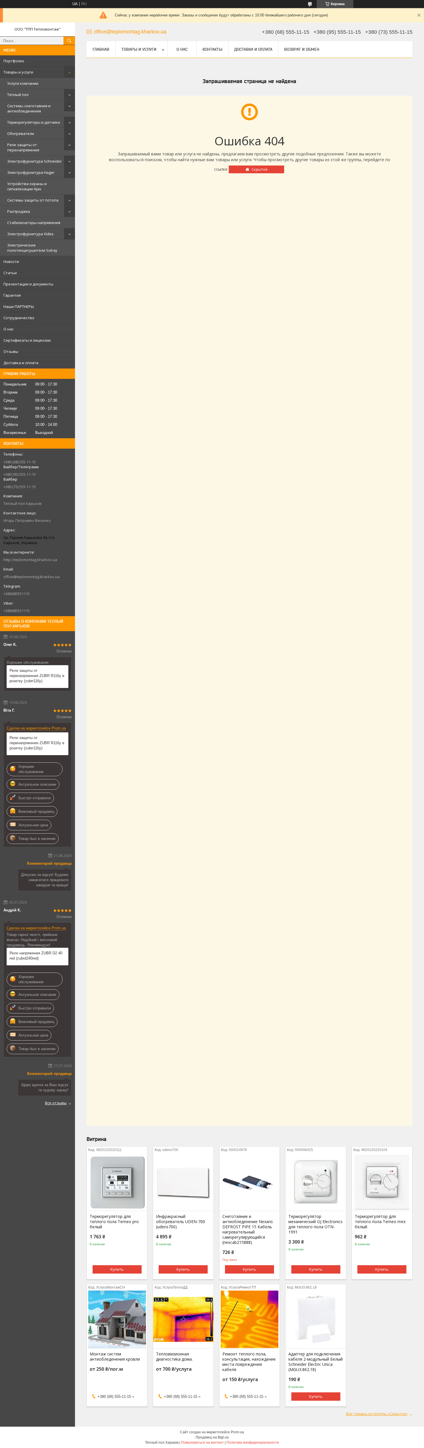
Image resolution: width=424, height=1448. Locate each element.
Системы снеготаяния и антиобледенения (28, 108)
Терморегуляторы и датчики (33, 122)
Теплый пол (18, 94)
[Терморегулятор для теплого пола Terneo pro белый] (117, 1182)
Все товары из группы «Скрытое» (377, 1413)
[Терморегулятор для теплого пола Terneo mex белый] (382, 1182)
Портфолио (13, 60)
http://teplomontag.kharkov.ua (30, 559)
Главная (101, 49)
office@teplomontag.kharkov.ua (31, 576)
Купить (117, 1269)
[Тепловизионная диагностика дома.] (183, 1319)
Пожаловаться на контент (202, 1443)
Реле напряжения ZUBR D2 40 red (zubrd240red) (36, 955)
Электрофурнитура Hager (31, 172)
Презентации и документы (28, 284)
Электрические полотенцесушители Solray (32, 247)
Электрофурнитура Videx (30, 233)
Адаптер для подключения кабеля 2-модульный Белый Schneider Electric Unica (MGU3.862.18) (315, 1361)
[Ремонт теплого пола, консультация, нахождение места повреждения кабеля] (249, 1319)
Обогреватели (20, 133)
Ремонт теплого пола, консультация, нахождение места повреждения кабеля (249, 1361)
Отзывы (10, 351)
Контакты (212, 49)
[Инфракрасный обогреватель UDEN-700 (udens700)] (183, 1182)
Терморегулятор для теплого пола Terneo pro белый (114, 1221)
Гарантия (12, 295)
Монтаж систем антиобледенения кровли (115, 1356)
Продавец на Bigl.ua (212, 1437)
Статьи (10, 272)
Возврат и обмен (301, 49)
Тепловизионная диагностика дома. (174, 1356)
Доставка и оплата (20, 362)
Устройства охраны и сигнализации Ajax (27, 186)
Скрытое (260, 169)
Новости (11, 261)
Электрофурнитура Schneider (34, 161)
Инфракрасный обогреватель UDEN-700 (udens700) (180, 1221)
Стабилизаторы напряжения (33, 222)
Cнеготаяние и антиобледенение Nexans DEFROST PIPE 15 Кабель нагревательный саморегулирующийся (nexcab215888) (247, 1229)
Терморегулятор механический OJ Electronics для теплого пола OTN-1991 (315, 1224)
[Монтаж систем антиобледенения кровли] (117, 1319)
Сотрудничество (18, 317)
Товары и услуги (18, 72)
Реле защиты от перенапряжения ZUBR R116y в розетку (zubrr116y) (37, 675)
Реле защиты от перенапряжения (23, 147)
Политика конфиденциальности (252, 1443)
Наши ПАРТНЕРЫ (18, 306)
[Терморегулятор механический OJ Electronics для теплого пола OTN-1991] (316, 1182)
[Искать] (69, 40)
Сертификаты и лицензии (27, 340)
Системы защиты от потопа (33, 200)
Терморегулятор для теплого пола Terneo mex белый (380, 1221)
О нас (8, 329)
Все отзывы (56, 1102)
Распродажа (18, 211)
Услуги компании (22, 83)
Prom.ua (237, 1432)
